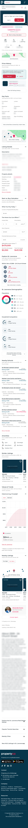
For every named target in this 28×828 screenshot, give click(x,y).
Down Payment (5, 228)
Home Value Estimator (7, 802)
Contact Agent (14, 617)
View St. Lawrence (7, 544)
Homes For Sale (16, 803)
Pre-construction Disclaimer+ (14, 816)
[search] (12, 2)
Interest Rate (5, 220)
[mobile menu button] (25, 2)
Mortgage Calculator (20, 802)
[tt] (2, 765)
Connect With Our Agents (15, 800)
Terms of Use (13, 790)
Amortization (17, 220)
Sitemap (21, 790)
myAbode (13, 757)
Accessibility (22, 788)
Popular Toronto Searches (10, 729)
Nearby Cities (6, 736)
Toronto (4, 8)
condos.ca (4, 786)
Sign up (19, 20)
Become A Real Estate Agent (9, 788)
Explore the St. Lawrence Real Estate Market (14, 721)
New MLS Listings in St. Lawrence (12, 743)
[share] (25, 7)
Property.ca (4, 757)
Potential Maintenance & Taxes (9, 236)
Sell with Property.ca (17, 798)
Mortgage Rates (6, 803)
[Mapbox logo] (5, 576)
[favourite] (22, 7)
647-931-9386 (15, 611)
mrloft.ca (10, 786)
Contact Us (4, 800)
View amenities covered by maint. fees (14, 124)
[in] (11, 765)
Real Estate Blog (5, 798)
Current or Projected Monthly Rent (10, 209)
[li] (8, 765)
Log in (9, 20)
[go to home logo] (8, 754)
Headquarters (18, 786)
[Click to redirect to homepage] (2, 2)
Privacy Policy (5, 790)
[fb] (5, 765)
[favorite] (20, 461)
